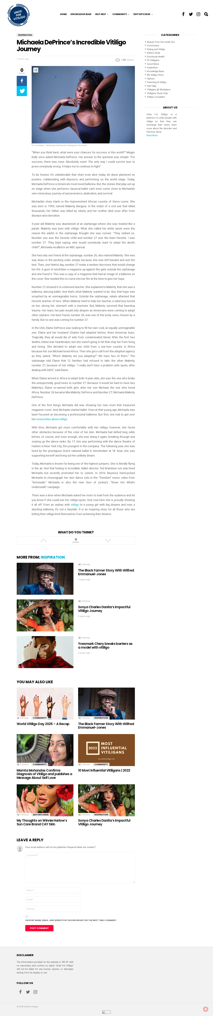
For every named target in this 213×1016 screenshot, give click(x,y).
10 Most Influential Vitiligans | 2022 (104, 770)
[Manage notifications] (205, 1009)
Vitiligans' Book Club (157, 93)
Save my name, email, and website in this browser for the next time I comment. (71, 920)
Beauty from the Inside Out (161, 42)
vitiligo (75, 504)
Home (63, 14)
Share (35, 70)
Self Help (100, 14)
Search (206, 14)
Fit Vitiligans (153, 60)
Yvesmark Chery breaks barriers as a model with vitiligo (105, 645)
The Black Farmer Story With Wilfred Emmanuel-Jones (106, 572)
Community (119, 14)
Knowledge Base (80, 14)
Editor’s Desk (141, 14)
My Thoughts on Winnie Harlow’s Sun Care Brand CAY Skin (42, 822)
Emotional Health (156, 56)
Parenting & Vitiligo (156, 82)
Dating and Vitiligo (156, 49)
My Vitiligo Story (155, 74)
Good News (153, 64)
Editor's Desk (41, 814)
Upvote (43, 540)
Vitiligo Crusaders (156, 96)
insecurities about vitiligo (51, 419)
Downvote (108, 540)
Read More (152, 135)
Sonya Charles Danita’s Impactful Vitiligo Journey (104, 609)
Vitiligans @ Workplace (158, 89)
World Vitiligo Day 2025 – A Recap (43, 724)
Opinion (151, 78)
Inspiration (53, 557)
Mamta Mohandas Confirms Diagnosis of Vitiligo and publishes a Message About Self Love (44, 774)
